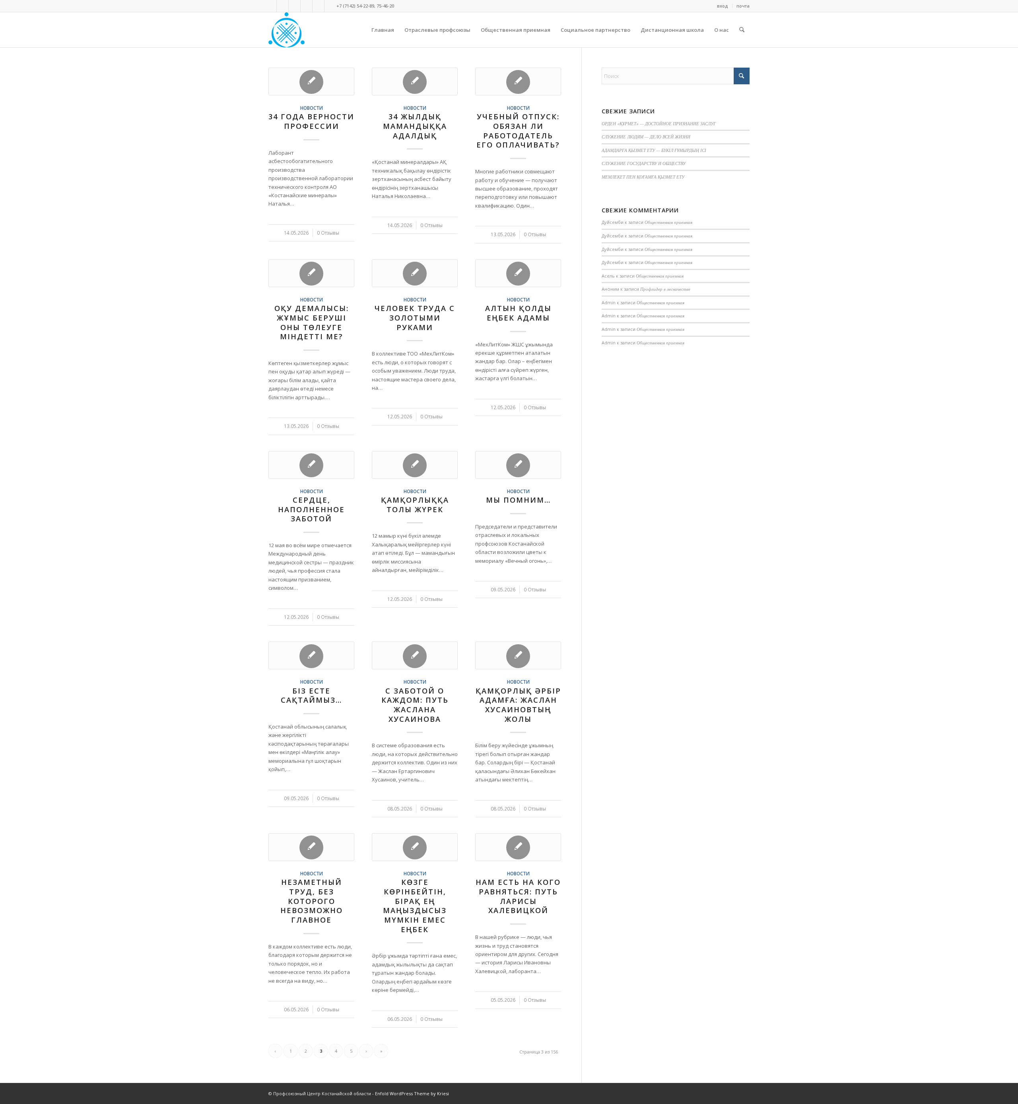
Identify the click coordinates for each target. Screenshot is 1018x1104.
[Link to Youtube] (318, 6)
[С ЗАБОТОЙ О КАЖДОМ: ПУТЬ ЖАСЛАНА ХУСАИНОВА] (415, 655)
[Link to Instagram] (306, 6)
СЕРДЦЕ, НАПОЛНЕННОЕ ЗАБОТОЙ (311, 509)
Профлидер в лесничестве (665, 289)
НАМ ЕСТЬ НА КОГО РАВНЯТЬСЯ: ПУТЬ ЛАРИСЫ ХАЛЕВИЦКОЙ (518, 896)
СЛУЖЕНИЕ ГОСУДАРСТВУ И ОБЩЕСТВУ (644, 163)
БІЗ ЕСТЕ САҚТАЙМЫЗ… (311, 695)
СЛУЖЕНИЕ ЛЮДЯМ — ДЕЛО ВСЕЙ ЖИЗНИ (646, 137)
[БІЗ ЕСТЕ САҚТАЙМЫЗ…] (311, 655)
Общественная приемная (668, 222)
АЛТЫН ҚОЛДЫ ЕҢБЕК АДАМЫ (518, 313)
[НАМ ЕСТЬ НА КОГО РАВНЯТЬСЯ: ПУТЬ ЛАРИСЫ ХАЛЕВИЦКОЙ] (518, 847)
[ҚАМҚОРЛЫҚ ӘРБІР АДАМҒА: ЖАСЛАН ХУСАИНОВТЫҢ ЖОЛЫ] (518, 655)
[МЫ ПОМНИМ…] (518, 465)
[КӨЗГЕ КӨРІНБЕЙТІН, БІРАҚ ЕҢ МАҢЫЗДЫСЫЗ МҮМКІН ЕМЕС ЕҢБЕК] (415, 847)
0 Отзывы (328, 232)
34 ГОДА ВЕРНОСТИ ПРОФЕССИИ (311, 121)
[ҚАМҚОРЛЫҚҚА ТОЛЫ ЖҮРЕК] (415, 465)
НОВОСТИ (311, 108)
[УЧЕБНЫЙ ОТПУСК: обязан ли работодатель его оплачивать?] (518, 81)
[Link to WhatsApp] (294, 6)
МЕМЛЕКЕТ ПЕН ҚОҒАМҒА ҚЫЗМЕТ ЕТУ (643, 177)
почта (743, 6)
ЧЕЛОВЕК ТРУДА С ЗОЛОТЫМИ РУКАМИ (415, 317)
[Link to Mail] (330, 6)
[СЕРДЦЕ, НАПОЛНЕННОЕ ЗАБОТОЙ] (311, 465)
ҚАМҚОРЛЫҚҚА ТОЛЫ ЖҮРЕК (415, 504)
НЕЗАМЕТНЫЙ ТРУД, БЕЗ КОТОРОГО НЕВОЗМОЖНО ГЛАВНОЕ (311, 901)
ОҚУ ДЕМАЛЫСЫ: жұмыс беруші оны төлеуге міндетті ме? (311, 322)
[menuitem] (722, 6)
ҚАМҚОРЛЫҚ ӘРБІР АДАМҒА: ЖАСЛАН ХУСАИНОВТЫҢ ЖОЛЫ (518, 705)
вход (722, 6)
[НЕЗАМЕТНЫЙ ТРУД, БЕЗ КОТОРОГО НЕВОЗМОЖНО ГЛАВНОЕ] (311, 847)
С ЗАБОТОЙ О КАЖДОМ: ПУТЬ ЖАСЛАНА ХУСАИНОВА (415, 705)
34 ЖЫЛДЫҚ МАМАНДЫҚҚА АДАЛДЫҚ (415, 126)
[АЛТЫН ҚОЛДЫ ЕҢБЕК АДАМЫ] (518, 273)
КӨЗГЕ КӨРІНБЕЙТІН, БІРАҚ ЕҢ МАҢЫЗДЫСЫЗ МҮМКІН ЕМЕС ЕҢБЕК (415, 905)
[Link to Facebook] (282, 6)
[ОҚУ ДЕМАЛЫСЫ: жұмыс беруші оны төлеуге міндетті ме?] (311, 273)
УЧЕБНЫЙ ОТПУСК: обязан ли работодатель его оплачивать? (518, 131)
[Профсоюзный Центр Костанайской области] (286, 29)
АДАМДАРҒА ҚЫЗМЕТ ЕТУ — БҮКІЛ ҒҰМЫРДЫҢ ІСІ (654, 150)
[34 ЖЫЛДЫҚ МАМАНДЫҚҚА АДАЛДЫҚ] (415, 81)
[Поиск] (742, 29)
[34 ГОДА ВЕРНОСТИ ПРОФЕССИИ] (311, 81)
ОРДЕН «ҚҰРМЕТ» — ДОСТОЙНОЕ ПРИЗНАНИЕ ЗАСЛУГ (659, 123)
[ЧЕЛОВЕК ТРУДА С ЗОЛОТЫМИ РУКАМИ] (415, 273)
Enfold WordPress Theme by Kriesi (412, 1093)
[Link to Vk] (270, 6)
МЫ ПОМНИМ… (518, 500)
